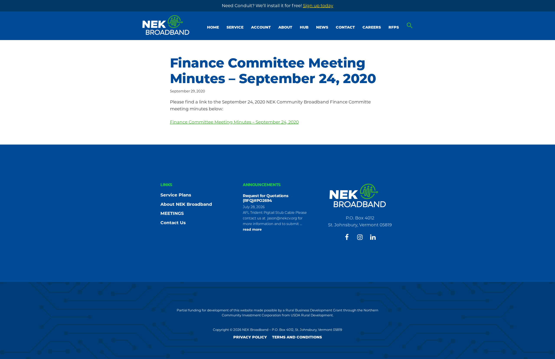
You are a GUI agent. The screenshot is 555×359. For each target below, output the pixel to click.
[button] (409, 25)
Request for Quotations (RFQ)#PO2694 (265, 198)
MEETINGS (172, 213)
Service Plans (175, 195)
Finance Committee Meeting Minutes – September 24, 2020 (234, 122)
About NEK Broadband (186, 204)
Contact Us (173, 222)
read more (252, 229)
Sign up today (318, 5)
